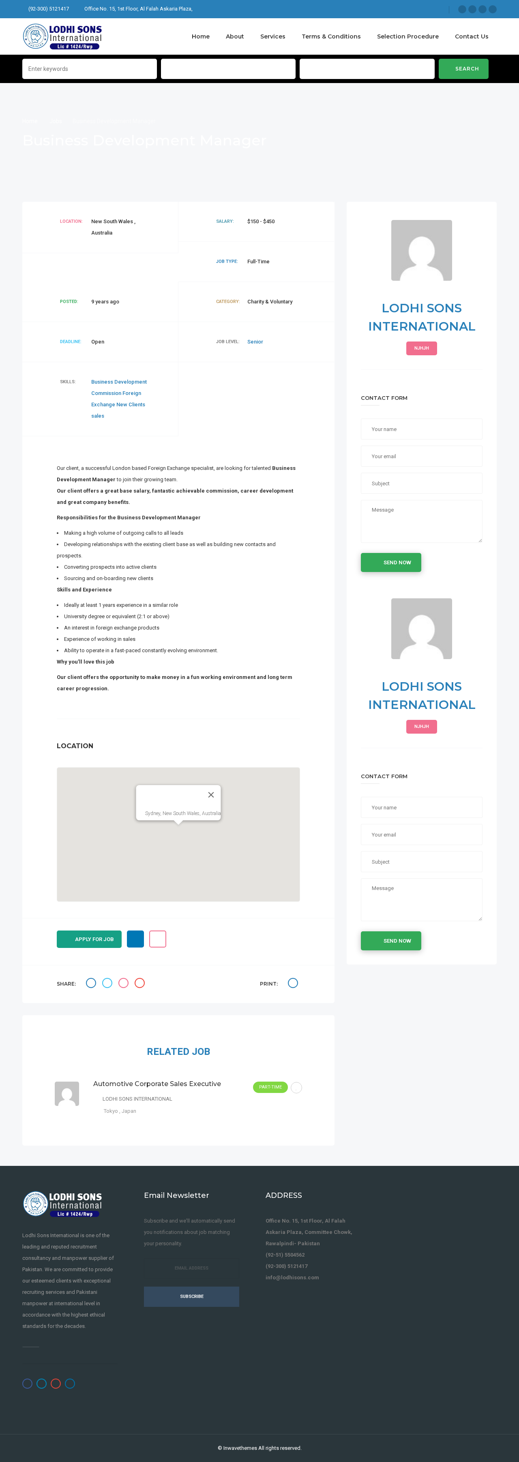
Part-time (270, 1087)
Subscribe (192, 1296)
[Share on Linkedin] (124, 984)
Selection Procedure (408, 36)
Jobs (55, 121)
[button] (178, 830)
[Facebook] (462, 9)
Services (272, 36)
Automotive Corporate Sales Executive (157, 1084)
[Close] (211, 795)
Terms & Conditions (331, 36)
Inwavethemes (240, 1448)
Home (201, 36)
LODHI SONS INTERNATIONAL (137, 1099)
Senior (255, 342)
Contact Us (472, 36)
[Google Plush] (482, 9)
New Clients (130, 404)
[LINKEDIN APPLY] (135, 939)
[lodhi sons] (62, 36)
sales (97, 416)
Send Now (397, 562)
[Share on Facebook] (92, 984)
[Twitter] (472, 9)
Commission (106, 393)
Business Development (119, 382)
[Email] (141, 984)
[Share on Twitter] (108, 984)
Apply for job (94, 939)
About (235, 36)
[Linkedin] (493, 9)
